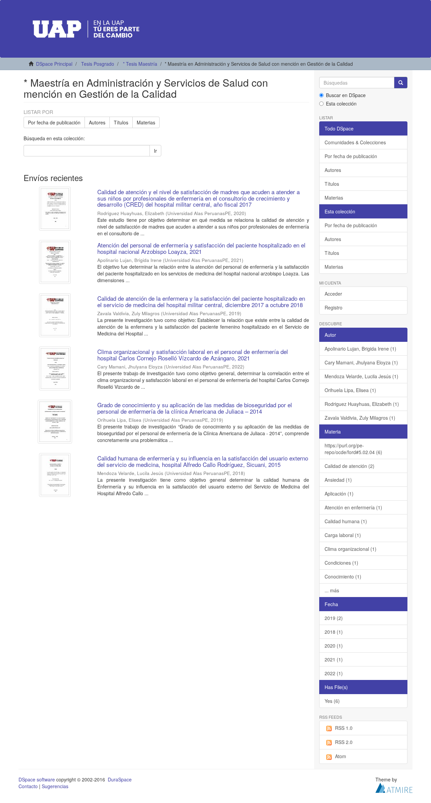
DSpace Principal (54, 63)
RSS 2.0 (344, 742)
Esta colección (341, 103)
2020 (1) (334, 645)
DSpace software (37, 779)
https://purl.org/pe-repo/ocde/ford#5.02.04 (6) (353, 448)
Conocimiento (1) (343, 576)
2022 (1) (334, 673)
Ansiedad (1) (338, 479)
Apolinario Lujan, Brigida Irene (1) (360, 348)
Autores (97, 122)
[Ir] (400, 82)
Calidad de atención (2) (349, 466)
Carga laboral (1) (343, 535)
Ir (155, 150)
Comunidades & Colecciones (355, 142)
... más (332, 590)
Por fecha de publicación (54, 122)
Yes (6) (332, 700)
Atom (340, 756)
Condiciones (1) (341, 562)
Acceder (333, 293)
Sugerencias (55, 786)
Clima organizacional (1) (350, 548)
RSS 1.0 (344, 727)
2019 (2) (334, 618)
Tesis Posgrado (97, 63)
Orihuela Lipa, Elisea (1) (350, 390)
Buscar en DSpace (346, 95)
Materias (146, 122)
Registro (333, 307)
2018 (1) (334, 631)
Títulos (121, 122)
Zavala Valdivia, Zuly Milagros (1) (360, 417)
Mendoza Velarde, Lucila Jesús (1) (361, 376)
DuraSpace (120, 779)
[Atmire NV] (393, 786)
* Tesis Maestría (140, 63)
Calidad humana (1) (346, 521)
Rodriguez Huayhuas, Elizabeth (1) (362, 403)
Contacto (28, 786)
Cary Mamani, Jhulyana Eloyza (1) (361, 362)
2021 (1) (334, 659)
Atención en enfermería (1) (353, 507)
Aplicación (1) (339, 493)
